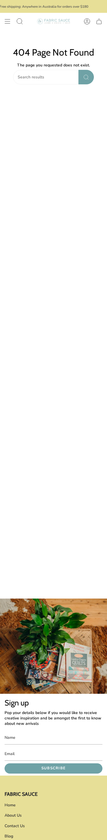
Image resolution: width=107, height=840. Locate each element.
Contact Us (15, 826)
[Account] (87, 21)
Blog (9, 836)
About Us (13, 815)
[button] (19, 21)
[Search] (86, 77)
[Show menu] (7, 21)
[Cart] (99, 21)
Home (10, 805)
